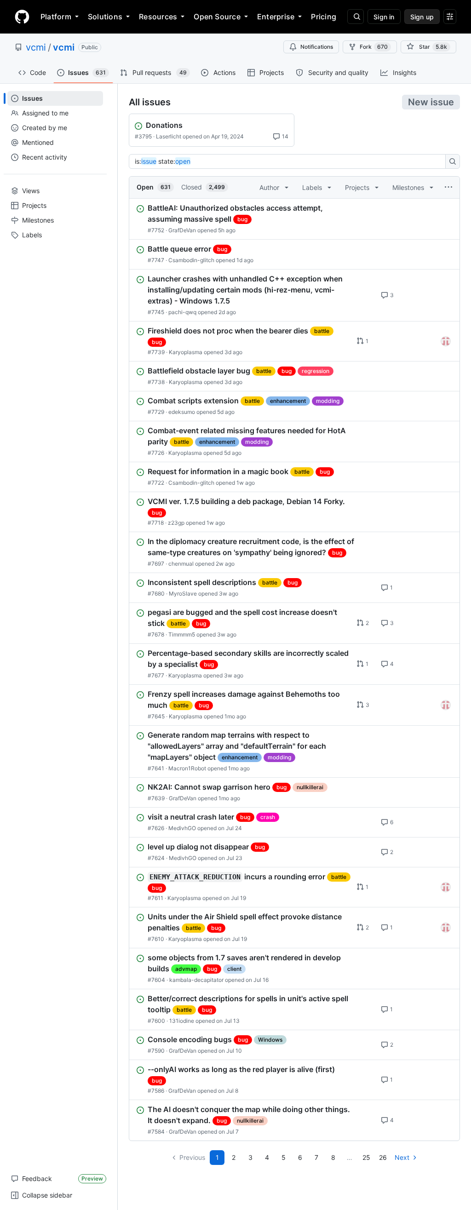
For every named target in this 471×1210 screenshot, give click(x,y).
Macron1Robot (187, 768)
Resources (158, 16)
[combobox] (290, 161)
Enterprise (275, 16)
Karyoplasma (185, 352)
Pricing (323, 16)
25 (366, 1157)
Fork (374, 46)
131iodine (181, 1020)
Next (402, 1157)
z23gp (176, 522)
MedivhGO (182, 828)
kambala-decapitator (196, 979)
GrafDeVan (182, 230)
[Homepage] (22, 16)
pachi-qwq (182, 312)
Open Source (217, 16)
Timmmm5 (181, 634)
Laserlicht (168, 136)
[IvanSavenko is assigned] (445, 341)
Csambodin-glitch (191, 260)
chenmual (181, 563)
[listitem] (294, 219)
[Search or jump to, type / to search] (355, 16)
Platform (55, 16)
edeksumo (181, 411)
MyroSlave (183, 593)
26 (383, 1157)
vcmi (36, 47)
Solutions (105, 16)
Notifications (316, 46)
